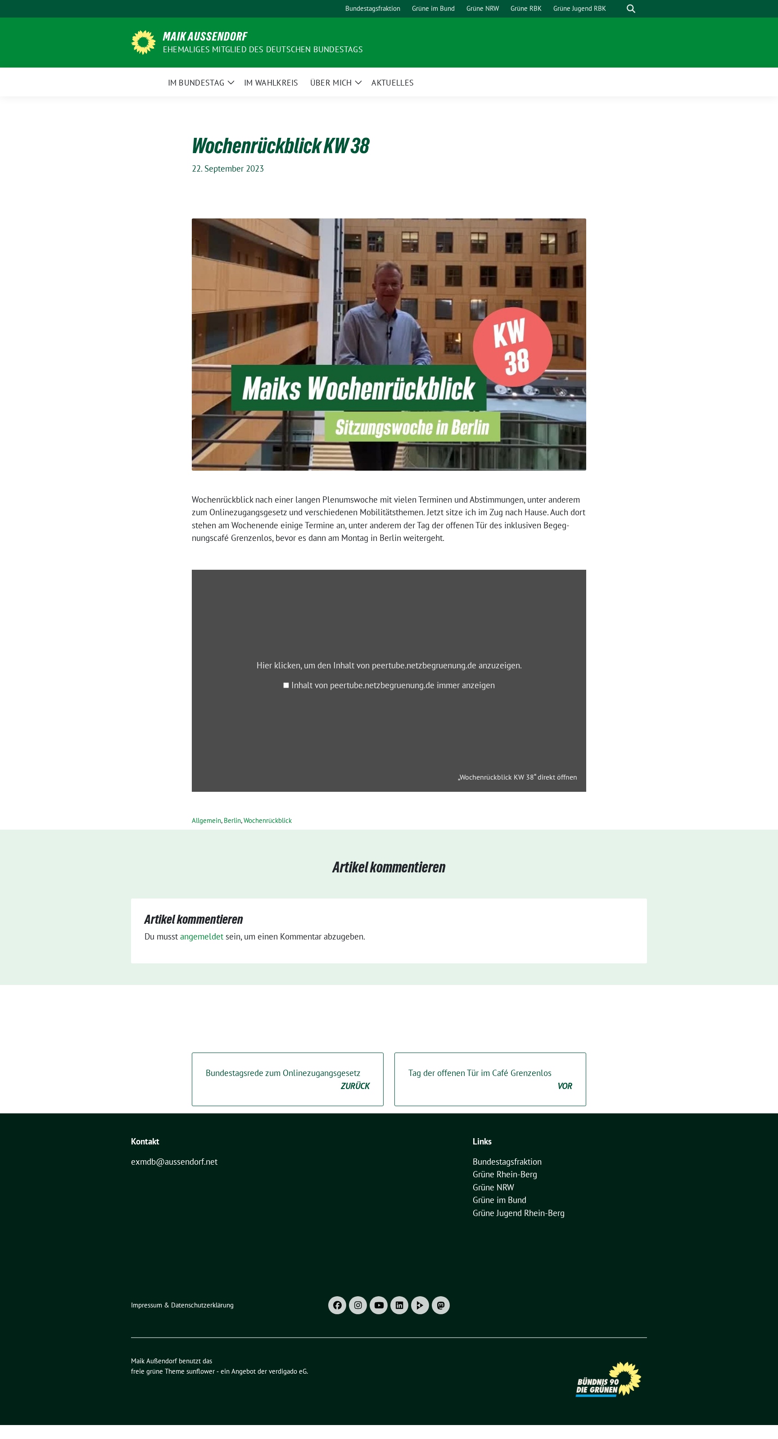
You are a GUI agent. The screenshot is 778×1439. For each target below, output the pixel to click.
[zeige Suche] (631, 9)
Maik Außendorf (205, 36)
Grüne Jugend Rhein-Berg (519, 1212)
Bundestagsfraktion (507, 1161)
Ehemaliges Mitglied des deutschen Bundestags (263, 49)
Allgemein (206, 820)
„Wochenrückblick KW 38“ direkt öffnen (517, 776)
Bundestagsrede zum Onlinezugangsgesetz (288, 1079)
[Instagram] (358, 1305)
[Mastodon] (441, 1305)
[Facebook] (337, 1305)
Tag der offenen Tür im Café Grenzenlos (490, 1079)
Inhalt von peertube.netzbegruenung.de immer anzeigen (393, 685)
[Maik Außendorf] (143, 41)
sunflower (200, 1371)
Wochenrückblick (268, 820)
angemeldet (201, 936)
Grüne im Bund (499, 1199)
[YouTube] (379, 1305)
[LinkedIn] (399, 1305)
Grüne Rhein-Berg (505, 1174)
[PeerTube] (420, 1305)
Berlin (232, 820)
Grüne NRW (493, 1187)
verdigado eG (288, 1371)
